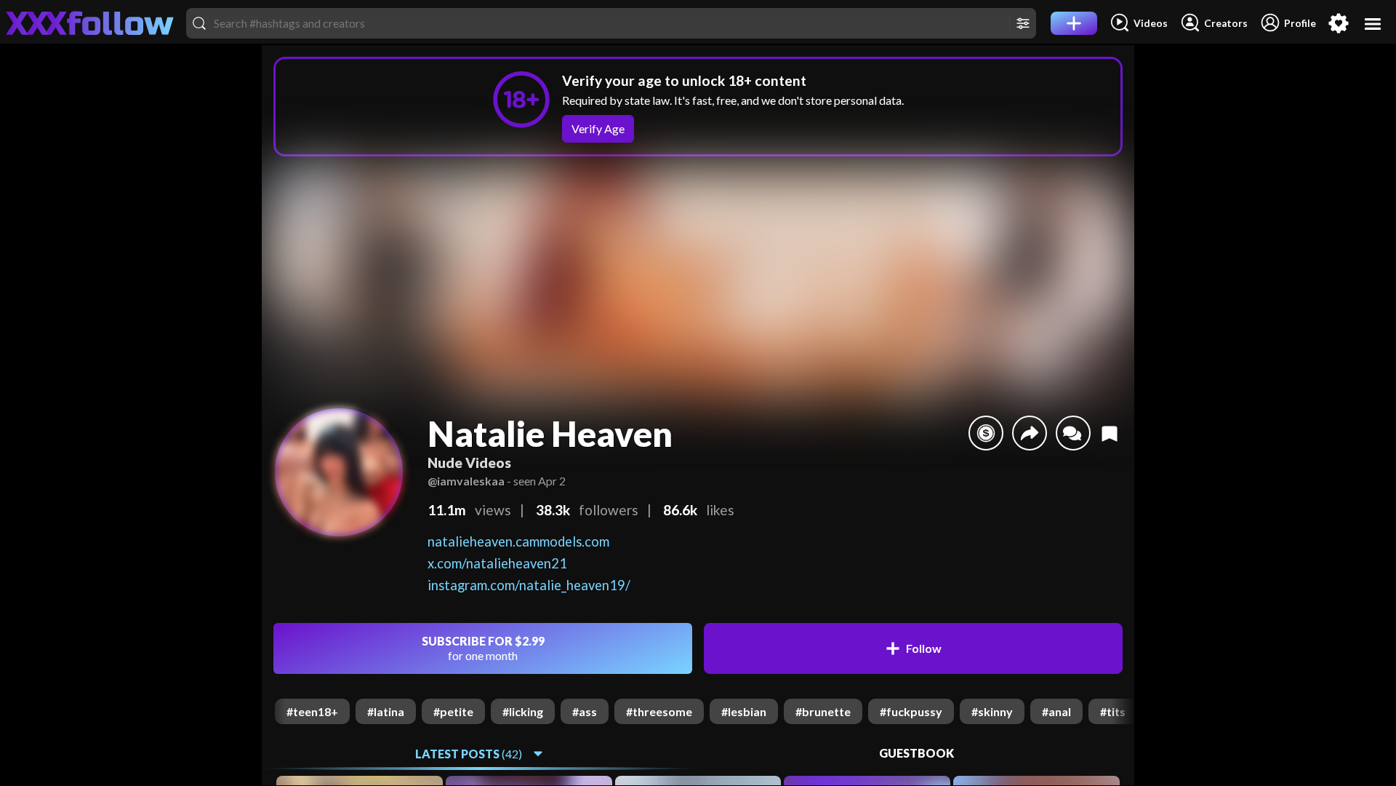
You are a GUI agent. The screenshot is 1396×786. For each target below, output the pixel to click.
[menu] (1373, 23)
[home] (90, 23)
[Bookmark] (1109, 433)
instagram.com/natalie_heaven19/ (529, 585)
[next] (1122, 711)
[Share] (1029, 433)
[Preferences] (1338, 23)
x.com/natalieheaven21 (497, 563)
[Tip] (985, 433)
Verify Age (598, 128)
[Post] (1074, 23)
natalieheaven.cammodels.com (518, 541)
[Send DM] (1073, 433)
